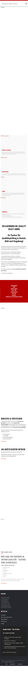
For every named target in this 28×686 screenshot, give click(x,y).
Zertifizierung (4, 621)
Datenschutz (12, 664)
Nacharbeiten (5, 172)
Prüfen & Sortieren (6, 150)
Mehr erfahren (3, 441)
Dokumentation (4, 619)
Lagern (3, 191)
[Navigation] (26, 4)
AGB (6, 664)
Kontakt (2, 623)
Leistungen (3, 615)
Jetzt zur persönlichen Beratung (9, 652)
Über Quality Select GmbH (6, 617)
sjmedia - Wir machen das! (9, 661)
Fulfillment (4, 212)
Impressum (20, 664)
